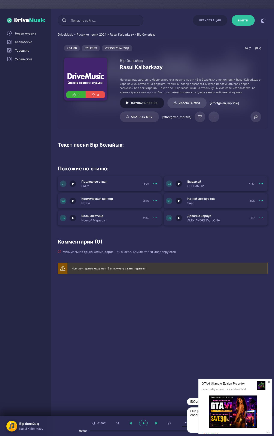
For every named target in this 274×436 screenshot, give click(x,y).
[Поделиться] (255, 116)
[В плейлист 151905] (155, 201)
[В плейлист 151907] (155, 183)
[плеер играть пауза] (143, 423)
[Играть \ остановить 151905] (72, 200)
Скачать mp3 (189, 102)
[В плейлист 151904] (261, 201)
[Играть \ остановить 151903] (72, 218)
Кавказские (23, 42)
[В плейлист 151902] (261, 218)
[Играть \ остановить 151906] (178, 183)
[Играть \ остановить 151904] (178, 200)
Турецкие (22, 50)
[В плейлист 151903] (155, 218)
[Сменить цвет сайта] (263, 20)
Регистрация (210, 20)
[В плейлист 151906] (261, 183)
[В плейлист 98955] (213, 116)
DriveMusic (65, 34)
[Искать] (64, 20)
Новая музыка (25, 33)
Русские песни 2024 (91, 34)
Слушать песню (144, 103)
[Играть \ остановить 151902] (178, 218)
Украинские (23, 59)
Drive (30, 20)
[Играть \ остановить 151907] (72, 183)
